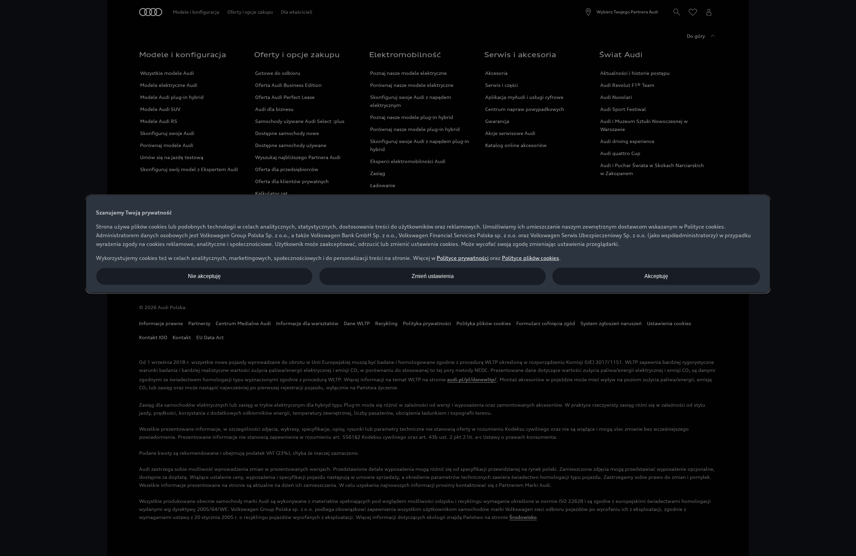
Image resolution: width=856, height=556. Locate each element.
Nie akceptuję (204, 276)
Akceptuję (656, 276)
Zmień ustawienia (433, 276)
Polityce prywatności (463, 258)
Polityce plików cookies (530, 258)
